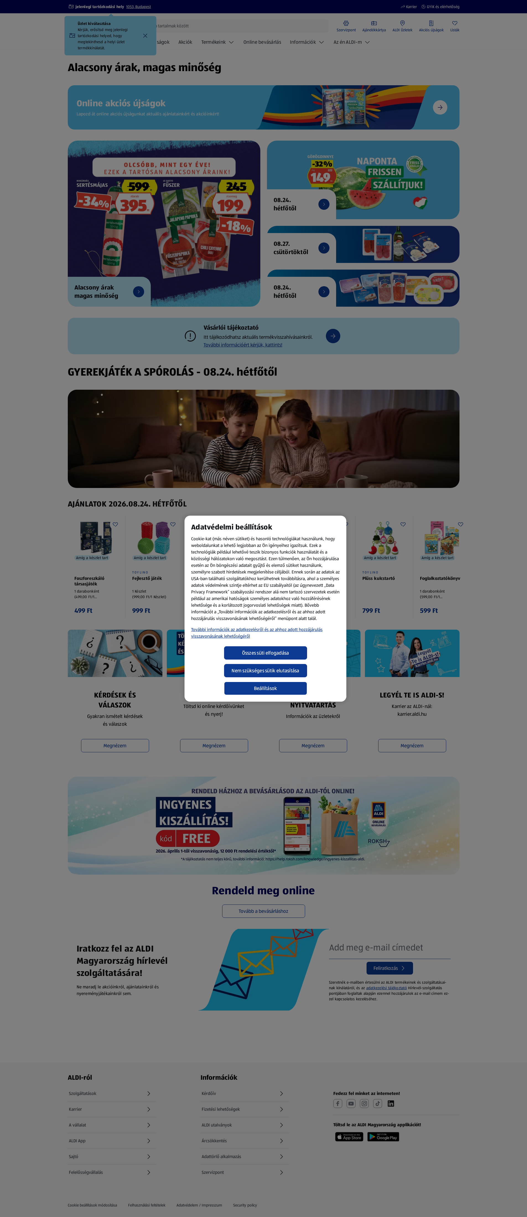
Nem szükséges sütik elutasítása (265, 670)
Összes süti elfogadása (265, 653)
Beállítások (265, 688)
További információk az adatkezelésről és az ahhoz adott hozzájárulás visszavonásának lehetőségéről (257, 632)
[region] (265, 609)
